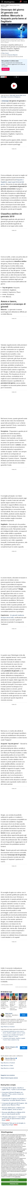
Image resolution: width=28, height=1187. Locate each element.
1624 (20, 1138)
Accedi (25, 2)
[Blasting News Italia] (9, 2)
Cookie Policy (17, 1176)
